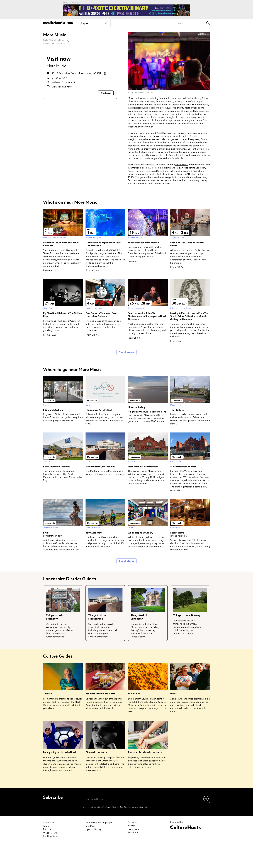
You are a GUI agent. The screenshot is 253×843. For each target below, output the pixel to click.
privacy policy (141, 807)
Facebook (67, 82)
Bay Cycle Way (94, 532)
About (46, 826)
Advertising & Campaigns (99, 822)
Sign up (206, 798)
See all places (126, 560)
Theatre (47, 693)
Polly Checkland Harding (56, 40)
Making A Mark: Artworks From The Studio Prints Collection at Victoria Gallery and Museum (189, 316)
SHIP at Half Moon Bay (52, 534)
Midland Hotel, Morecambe (100, 466)
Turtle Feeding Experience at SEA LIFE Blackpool (103, 244)
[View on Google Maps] (104, 73)
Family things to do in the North (59, 752)
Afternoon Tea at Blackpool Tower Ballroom (61, 244)
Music (173, 693)
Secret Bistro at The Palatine (178, 534)
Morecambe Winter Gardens (143, 466)
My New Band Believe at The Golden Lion (62, 315)
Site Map (90, 826)
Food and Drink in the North (100, 693)
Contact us (48, 822)
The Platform (177, 409)
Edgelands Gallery (53, 409)
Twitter (131, 826)
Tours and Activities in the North (145, 752)
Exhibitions (134, 693)
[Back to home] (58, 23)
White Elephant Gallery (140, 532)
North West (181, 164)
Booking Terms (51, 836)
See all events (126, 352)
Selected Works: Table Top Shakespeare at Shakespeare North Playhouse (147, 316)
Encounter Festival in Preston (143, 242)
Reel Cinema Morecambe (56, 466)
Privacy (47, 829)
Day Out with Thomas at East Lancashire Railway (101, 315)
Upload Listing (93, 829)
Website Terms (51, 832)
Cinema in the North (96, 752)
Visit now (106, 92)
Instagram (133, 829)
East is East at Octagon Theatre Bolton (187, 244)
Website (56, 82)
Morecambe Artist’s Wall (99, 409)
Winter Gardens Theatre (183, 466)
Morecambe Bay (136, 407)
